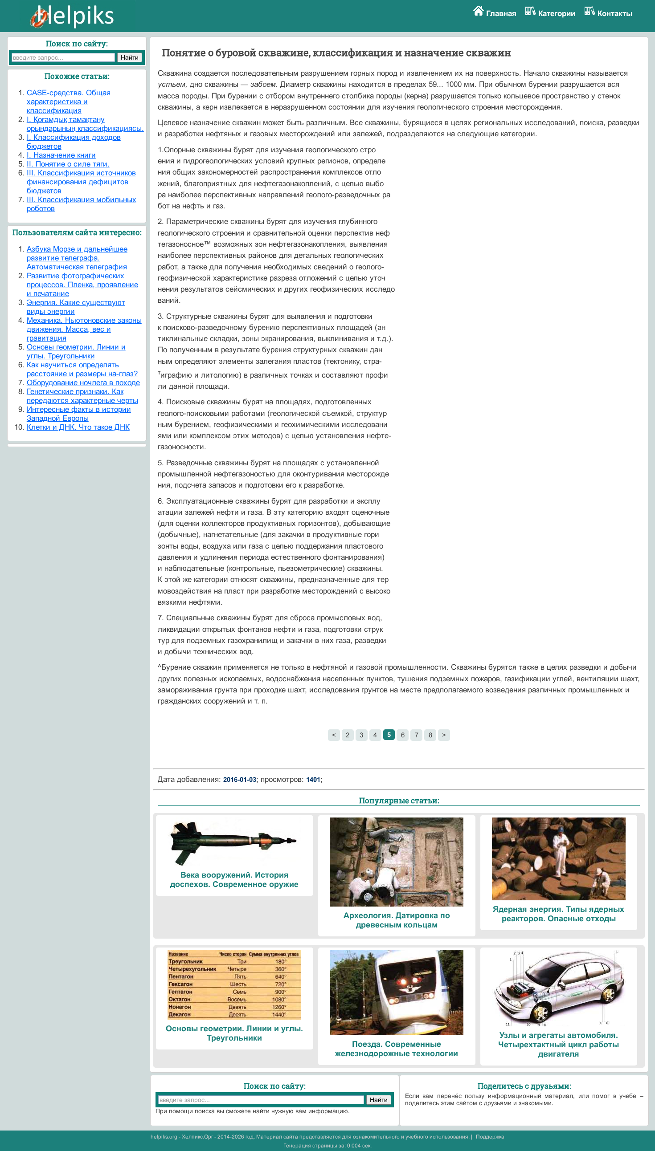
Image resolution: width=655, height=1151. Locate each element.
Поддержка (490, 1137)
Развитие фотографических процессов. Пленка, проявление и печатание (82, 285)
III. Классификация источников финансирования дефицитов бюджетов (81, 182)
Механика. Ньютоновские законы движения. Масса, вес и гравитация (84, 329)
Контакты (615, 13)
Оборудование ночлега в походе (83, 382)
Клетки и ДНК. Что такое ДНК (78, 427)
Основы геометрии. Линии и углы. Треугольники (76, 351)
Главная (501, 13)
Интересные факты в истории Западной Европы (79, 414)
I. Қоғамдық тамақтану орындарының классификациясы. (85, 124)
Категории (556, 13)
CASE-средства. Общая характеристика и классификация (69, 102)
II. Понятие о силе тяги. (68, 164)
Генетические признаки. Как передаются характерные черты (82, 396)
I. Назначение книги (61, 155)
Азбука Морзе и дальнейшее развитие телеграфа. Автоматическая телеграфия (77, 258)
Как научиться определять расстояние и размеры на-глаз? (82, 369)
